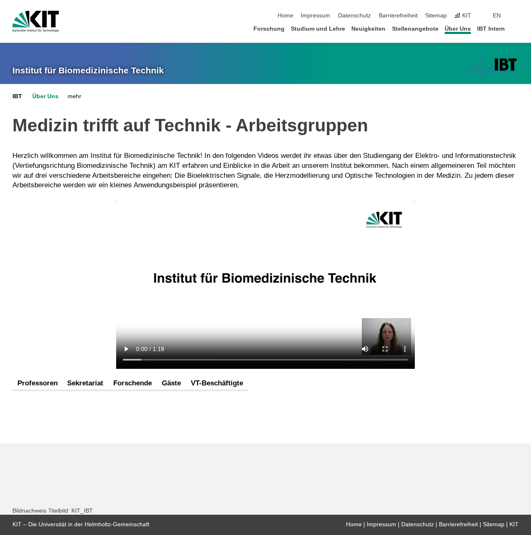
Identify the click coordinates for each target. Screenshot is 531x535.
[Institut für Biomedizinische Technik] (489, 66)
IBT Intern (491, 29)
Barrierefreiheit (398, 15)
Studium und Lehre (318, 29)
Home (285, 15)
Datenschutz (354, 15)
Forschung (269, 29)
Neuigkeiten (368, 29)
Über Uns (458, 29)
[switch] (516, 15)
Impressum (315, 15)
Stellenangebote (415, 29)
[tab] (37, 383)
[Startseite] (516, 28)
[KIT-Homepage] (35, 21)
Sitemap (436, 15)
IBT (17, 96)
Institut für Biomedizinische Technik (88, 70)
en (497, 15)
